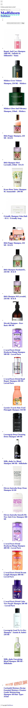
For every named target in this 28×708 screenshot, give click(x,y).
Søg (23, 23)
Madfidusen (10, 705)
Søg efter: (3, 9)
